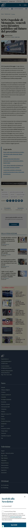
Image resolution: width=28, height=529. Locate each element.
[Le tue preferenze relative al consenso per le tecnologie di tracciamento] (2, 526)
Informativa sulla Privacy (15, 516)
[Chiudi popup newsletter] (24, 496)
